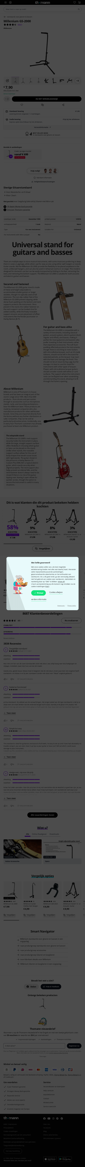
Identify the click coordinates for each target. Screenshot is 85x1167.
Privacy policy (72, 606)
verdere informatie (38, 599)
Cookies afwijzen (56, 592)
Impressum (61, 606)
